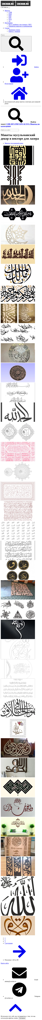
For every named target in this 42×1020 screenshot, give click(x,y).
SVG (28, 124)
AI (24, 124)
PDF (17, 124)
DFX (13, 124)
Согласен (22, 1018)
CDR (8, 124)
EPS (21, 124)
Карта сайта (5, 963)
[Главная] (19, 100)
